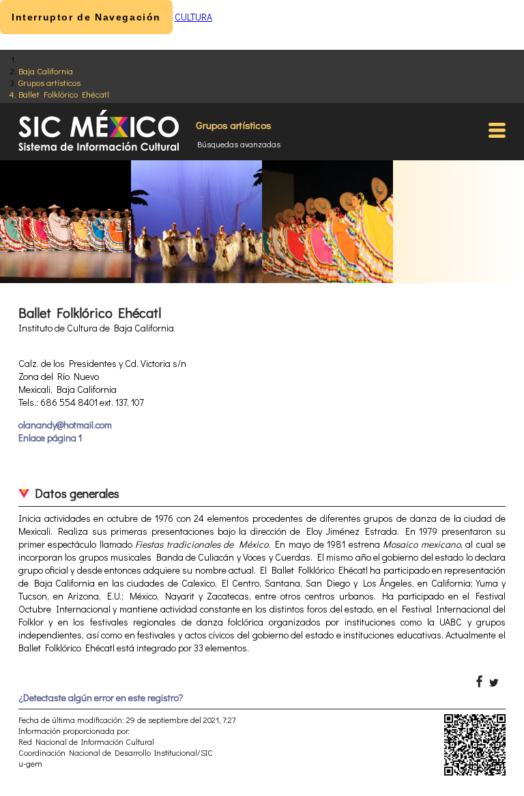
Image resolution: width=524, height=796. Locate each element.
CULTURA (193, 16)
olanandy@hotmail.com (65, 424)
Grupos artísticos (49, 82)
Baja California (45, 70)
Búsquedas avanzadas (238, 143)
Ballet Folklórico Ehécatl (63, 94)
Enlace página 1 (50, 437)
